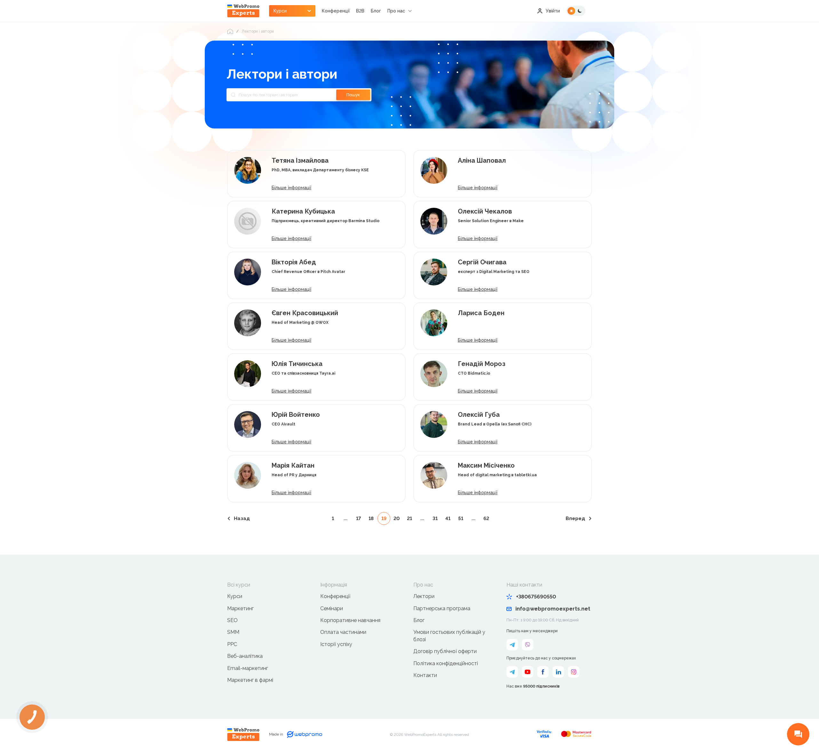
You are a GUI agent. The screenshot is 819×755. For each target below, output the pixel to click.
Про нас (396, 10)
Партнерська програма (441, 608)
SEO (232, 620)
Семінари (331, 608)
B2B (360, 10)
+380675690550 (536, 597)
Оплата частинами (343, 632)
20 (397, 518)
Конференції (336, 10)
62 (486, 518)
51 (460, 518)
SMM (233, 632)
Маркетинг (240, 608)
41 (447, 518)
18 (371, 518)
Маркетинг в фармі (250, 680)
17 (358, 518)
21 (409, 518)
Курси (234, 596)
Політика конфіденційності (445, 663)
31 (435, 518)
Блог (376, 10)
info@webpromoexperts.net (552, 609)
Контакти (425, 675)
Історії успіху (336, 644)
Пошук (353, 94)
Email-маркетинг (247, 668)
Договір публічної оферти (445, 651)
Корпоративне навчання (350, 620)
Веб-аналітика (245, 656)
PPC (232, 644)
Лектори (423, 596)
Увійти (553, 10)
